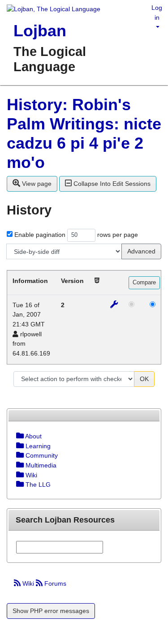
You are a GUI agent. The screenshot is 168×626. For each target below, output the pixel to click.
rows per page (117, 234)
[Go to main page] (50, 9)
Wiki (28, 583)
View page (36, 183)
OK (144, 378)
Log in (156, 12)
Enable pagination (39, 234)
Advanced (141, 251)
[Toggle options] (20, 436)
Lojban (39, 30)
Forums (54, 583)
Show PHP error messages (51, 610)
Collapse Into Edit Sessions (111, 183)
